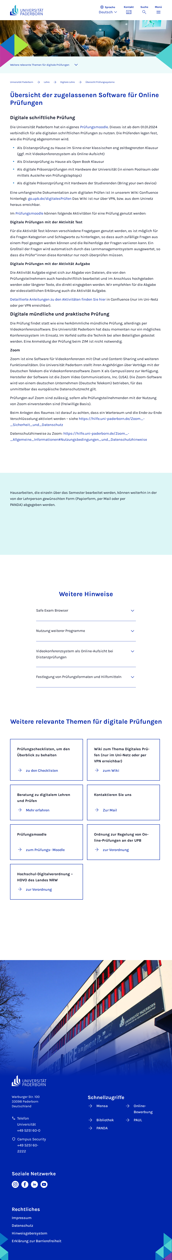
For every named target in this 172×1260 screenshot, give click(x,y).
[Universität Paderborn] (29, 1080)
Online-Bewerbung (143, 1109)
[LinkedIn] (34, 1184)
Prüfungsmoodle (94, 127)
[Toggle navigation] (76, 64)
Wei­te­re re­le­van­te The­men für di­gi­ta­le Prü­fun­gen (39, 64)
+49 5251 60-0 (28, 1130)
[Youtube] (44, 1184)
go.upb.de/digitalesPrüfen (49, 198)
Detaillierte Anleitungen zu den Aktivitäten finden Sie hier (58, 299)
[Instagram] (15, 1184)
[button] (109, 10)
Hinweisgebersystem (29, 1233)
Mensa (102, 1106)
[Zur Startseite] (26, 10)
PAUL (138, 1120)
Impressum (22, 1218)
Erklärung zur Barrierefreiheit (36, 1241)
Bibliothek (105, 1120)
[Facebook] (24, 1184)
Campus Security (31, 1139)
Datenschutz (22, 1225)
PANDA (102, 1128)
